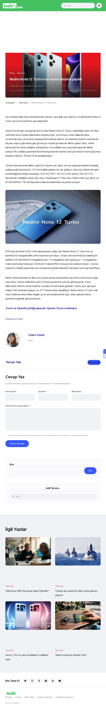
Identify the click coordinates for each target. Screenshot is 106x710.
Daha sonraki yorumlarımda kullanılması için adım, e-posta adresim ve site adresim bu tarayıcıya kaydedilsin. (48, 435)
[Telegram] (46, 681)
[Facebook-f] (39, 681)
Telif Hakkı (29, 697)
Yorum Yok (48, 86)
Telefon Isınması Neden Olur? (71, 655)
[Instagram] (32, 681)
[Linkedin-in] (53, 681)
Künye (18, 697)
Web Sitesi (76, 391)
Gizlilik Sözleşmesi (64, 697)
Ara (12, 464)
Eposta (42, 391)
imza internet (13, 703)
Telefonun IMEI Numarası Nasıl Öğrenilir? (27, 590)
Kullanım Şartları (45, 697)
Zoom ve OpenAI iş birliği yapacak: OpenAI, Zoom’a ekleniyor (41, 308)
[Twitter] (25, 681)
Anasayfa (10, 102)
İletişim (8, 697)
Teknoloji (23, 102)
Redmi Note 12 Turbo (65, 85)
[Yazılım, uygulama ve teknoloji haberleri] (13, 5)
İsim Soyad (10, 391)
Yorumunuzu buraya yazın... (18, 405)
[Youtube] (60, 681)
